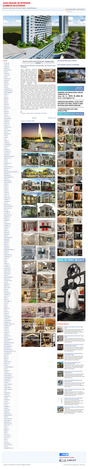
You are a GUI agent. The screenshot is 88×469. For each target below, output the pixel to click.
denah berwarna (8, 206)
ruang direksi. (7, 373)
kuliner (5, 299)
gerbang (6, 239)
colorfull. (6, 199)
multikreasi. (6, 325)
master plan (7, 316)
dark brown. (7, 204)
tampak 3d (6, 413)
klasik (5, 289)
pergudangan (7, 346)
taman (5, 94)
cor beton (6, 201)
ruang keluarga (7, 90)
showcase (6, 134)
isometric (6, 266)
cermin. (6, 194)
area (5, 159)
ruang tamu (6, 380)
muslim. (6, 330)
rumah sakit (7, 130)
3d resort (6, 146)
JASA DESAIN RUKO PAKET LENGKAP (67, 60)
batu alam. (6, 168)
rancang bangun (8, 367)
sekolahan (6, 392)
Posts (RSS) (81, 9)
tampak (6, 411)
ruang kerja (6, 379)
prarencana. (7, 361)
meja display (7, 320)
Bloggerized (75, 464)
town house (7, 436)
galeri (5, 235)
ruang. (5, 382)
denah (5, 104)
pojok (5, 360)
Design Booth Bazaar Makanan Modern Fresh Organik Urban (73, 354)
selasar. (6, 394)
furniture (6, 234)
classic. (6, 196)
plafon (5, 358)
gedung (6, 80)
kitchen (5, 285)
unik (5, 439)
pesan (5, 354)
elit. (5, 222)
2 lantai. (6, 142)
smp (5, 135)
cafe (5, 101)
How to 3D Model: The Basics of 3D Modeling (68, 64)
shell (5, 398)
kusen (5, 303)
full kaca (6, 232)
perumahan (7, 70)
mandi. (5, 313)
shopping (6, 399)
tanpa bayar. (7, 420)
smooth (6, 403)
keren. (5, 106)
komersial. (6, 292)
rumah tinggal (7, 92)
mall (5, 115)
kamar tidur (6, 273)
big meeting (7, 180)
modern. (6, 123)
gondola (6, 241)
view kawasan (7, 444)
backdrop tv (7, 163)
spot (5, 404)
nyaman (6, 332)
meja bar (6, 116)
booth (5, 99)
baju (5, 165)
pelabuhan (6, 344)
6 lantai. (6, 149)
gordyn (5, 242)
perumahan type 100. (9, 351)
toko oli (5, 434)
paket (5, 337)
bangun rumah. (7, 166)
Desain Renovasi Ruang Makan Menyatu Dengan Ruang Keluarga (74, 345)
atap (5, 77)
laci (5, 304)
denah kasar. (7, 208)
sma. (5, 401)
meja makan (7, 118)
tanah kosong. (7, 418)
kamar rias (6, 270)
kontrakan (6, 294)
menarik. (6, 120)
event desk (6, 223)
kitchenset (6, 108)
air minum (6, 153)
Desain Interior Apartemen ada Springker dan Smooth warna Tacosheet (38, 66)
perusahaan (7, 353)
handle (5, 251)
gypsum (6, 247)
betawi (5, 178)
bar (5, 96)
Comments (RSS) (72, 9)
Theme (70, 464)
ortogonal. (6, 335)
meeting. (6, 318)
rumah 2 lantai (7, 384)
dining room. (7, 215)
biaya (5, 97)
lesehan (6, 308)
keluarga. (6, 284)
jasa (5, 71)
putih (5, 365)
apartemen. (6, 158)
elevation (6, 220)
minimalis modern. (8, 323)
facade (5, 230)
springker (6, 406)
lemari (5, 113)
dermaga (6, 211)
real (5, 368)
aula (5, 161)
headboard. (7, 256)
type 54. (6, 437)
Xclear (67, 464)
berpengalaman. (8, 177)
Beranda (34, 118)
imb (5, 261)
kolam (5, 291)
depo (5, 209)
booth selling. (7, 182)
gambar (6, 68)
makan (5, 311)
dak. (5, 203)
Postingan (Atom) (30, 121)
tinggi (5, 430)
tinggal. (6, 429)
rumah (5, 64)
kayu (5, 282)
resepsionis (7, 127)
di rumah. (6, 213)
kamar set (6, 272)
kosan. (5, 296)
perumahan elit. (7, 349)
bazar (5, 170)
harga (5, 253)
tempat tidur (7, 422)
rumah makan (7, 389)
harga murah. (7, 254)
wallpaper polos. (8, 448)
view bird (6, 442)
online (5, 334)
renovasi (6, 75)
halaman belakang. (8, 249)
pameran (6, 341)
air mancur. (6, 151)
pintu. (5, 356)
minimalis (6, 322)
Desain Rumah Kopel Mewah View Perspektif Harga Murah (72, 363)
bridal (5, 185)
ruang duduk (7, 375)
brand (5, 184)
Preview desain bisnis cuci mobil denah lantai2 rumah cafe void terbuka (73, 399)
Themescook (82, 464)
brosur (5, 187)
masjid (5, 315)
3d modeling (7, 144)
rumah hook (7, 387)
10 (4, 139)
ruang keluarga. (8, 377)
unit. (5, 441)
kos (5, 109)
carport (5, 192)
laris (5, 306)
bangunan (6, 78)
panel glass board (8, 342)
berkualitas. (7, 175)
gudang (6, 246)
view (5, 137)
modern (6, 73)
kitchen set (6, 287)
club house (6, 197)
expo (5, 228)
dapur (5, 102)
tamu (5, 417)
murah (5, 329)
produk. (6, 363)
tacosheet (6, 410)
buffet (5, 189)
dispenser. (6, 216)
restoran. (6, 370)
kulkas (5, 111)
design (5, 66)
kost (5, 297)
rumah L (6, 386)
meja (5, 85)
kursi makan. (7, 301)
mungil (5, 327)
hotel (5, 82)
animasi (6, 154)
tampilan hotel (7, 415)
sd (4, 391)
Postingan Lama (52, 118)
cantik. (5, 190)
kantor (5, 275)
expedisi (6, 227)
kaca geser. (6, 268)
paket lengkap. (7, 339)
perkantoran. (7, 89)
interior (5, 83)
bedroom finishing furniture (10, 171)
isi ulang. (6, 265)
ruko (5, 128)
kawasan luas (7, 280)
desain (5, 63)
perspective (7, 348)
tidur (5, 427)
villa (5, 446)
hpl (5, 260)
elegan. (6, 218)
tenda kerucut (7, 423)
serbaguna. (6, 396)
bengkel (6, 173)
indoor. (5, 263)
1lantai (5, 140)
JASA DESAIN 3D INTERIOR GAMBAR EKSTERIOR (16, 4)
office (5, 87)
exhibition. (6, 225)
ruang (5, 372)
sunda (5, 408)
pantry (5, 125)
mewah (6, 121)
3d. (5, 147)
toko (5, 432)
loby (5, 310)
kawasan (6, 279)
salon (5, 132)
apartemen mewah (8, 156)
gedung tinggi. (7, 237)
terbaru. (6, 425)
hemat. (5, 258)
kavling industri (7, 277)
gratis (5, 244)
